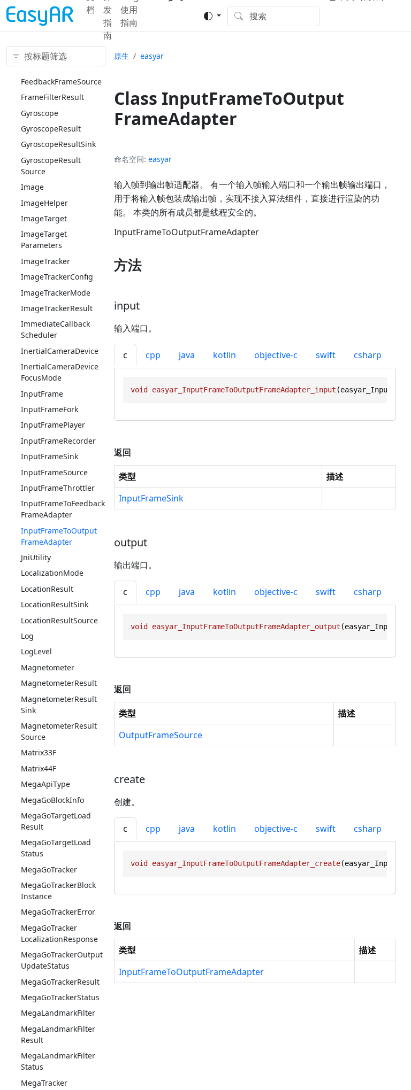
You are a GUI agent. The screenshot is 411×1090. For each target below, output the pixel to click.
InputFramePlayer (53, 425)
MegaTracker (44, 1083)
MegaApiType (45, 784)
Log (27, 636)
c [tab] (125, 355)
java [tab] (187, 355)
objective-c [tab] (276, 355)
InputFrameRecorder (58, 441)
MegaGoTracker (49, 869)
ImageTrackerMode (55, 293)
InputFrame (42, 394)
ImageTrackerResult (57, 308)
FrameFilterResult (52, 97)
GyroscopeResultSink (58, 144)
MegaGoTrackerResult (60, 982)
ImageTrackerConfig (57, 277)
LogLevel (36, 651)
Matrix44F (38, 768)
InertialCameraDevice (59, 351)
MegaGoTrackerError (58, 912)
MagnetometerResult (59, 683)
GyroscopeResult (51, 128)
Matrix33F (38, 752)
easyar (152, 56)
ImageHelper (44, 203)
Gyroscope (39, 113)
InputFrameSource (54, 472)
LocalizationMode (52, 573)
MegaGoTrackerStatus (60, 997)
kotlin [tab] (224, 355)
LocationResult (47, 589)
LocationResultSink (54, 604)
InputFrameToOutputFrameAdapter (191, 972)
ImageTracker (45, 261)
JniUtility (36, 557)
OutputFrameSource (160, 735)
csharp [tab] (368, 355)
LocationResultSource (59, 620)
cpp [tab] (153, 355)
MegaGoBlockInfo (52, 800)
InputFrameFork (49, 409)
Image (32, 187)
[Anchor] (151, 264)
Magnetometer (47, 667)
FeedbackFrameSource (61, 81)
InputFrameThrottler (58, 488)
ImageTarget (44, 218)
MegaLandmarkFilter (58, 1013)
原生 (121, 56)
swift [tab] (326, 355)
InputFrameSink (49, 456)
